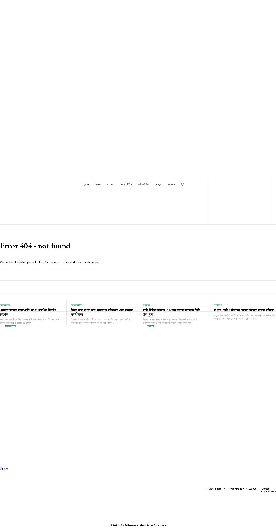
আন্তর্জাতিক (10, 326)
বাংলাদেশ (151, 326)
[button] (182, 184)
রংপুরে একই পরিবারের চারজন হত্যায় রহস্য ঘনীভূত (244, 310)
